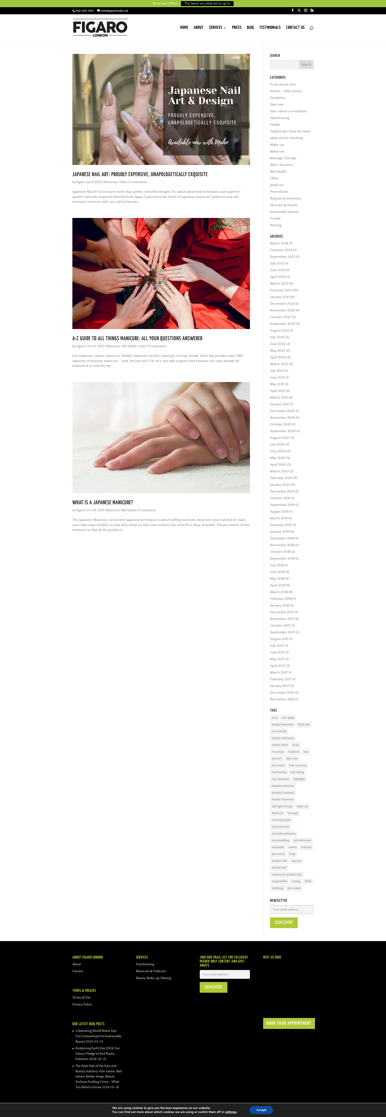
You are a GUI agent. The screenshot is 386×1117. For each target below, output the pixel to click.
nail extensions (302, 840)
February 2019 (281, 525)
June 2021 (277, 377)
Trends (275, 218)
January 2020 (280, 485)
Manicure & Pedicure (151, 971)
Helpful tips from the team (290, 131)
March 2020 (279, 471)
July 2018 (277, 565)
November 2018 (282, 545)
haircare (277, 758)
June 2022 (277, 344)
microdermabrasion (284, 833)
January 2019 (279, 532)
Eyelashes (277, 98)
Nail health (129, 346)
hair (306, 751)
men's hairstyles (281, 820)
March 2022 (279, 364)
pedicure (277, 185)
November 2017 (282, 619)
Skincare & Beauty (284, 205)
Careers (77, 971)
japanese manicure (283, 785)
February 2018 (281, 599)
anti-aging (288, 717)
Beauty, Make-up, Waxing (153, 978)
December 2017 (282, 612)
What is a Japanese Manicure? (102, 502)
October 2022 (280, 317)
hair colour (278, 765)
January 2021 (279, 404)
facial (295, 744)
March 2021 (279, 397)
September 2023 (282, 257)
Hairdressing (279, 118)
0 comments (138, 182)
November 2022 (282, 310)
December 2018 (282, 538)
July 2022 (277, 337)
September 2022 (282, 324)
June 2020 (278, 451)
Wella (308, 881)
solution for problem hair (287, 874)
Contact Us (295, 28)
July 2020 (277, 444)
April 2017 (277, 666)
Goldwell (293, 751)
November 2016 (282, 699)
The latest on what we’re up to (207, 3)
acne (274, 717)
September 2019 (282, 505)
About (199, 28)
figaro (80, 182)
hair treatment (280, 779)
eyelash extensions (283, 738)
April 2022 (278, 357)
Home (184, 28)
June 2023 (277, 270)
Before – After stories (286, 91)
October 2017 (280, 625)
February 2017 (281, 679)
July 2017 (277, 646)
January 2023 (280, 297)
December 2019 (282, 491)
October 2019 (280, 498)
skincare (297, 860)
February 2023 (281, 290)
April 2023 (278, 277)
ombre (293, 847)
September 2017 (282, 632)
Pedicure (306, 847)
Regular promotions (285, 198)
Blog (250, 28)
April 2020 (278, 465)
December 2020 (282, 411)
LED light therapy (282, 806)
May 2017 (277, 659)
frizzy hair (278, 751)
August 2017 (279, 639)
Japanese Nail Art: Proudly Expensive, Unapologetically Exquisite (140, 174)
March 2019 (279, 518)
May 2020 (277, 458)
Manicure (111, 182)
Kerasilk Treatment (283, 792)
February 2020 (281, 478)
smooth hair (279, 867)
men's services (280, 826)
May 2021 (277, 384)
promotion (278, 854)
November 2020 (282, 418)
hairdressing (279, 772)
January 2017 (279, 686)
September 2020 (283, 431)
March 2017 (279, 672)
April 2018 (277, 585)
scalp (292, 854)
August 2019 (279, 511)
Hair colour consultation (288, 111)
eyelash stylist (280, 744)
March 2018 (279, 592)
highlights (299, 779)
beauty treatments (283, 724)
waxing (296, 881)
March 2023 (279, 283)
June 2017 (277, 652)
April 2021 (277, 391)
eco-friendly (279, 731)
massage (293, 813)
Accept (261, 1110)
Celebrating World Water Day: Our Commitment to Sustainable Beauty (99, 1036)
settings (231, 1112)
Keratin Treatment (283, 799)
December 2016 (282, 693)
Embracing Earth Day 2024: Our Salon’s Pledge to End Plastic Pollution (98, 1054)
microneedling (280, 840)
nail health (278, 847)
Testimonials (270, 28)
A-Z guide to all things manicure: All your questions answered (137, 338)
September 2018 (282, 558)
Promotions (279, 192)
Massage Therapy (283, 158)
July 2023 (277, 263)
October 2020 (281, 424)
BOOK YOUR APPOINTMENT (289, 1023)
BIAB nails (304, 724)
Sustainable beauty (284, 212)
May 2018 (277, 579)
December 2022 (282, 304)
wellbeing (277, 888)
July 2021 (277, 371)
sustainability (279, 881)
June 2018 (277, 572)
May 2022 (277, 351)
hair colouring (298, 765)
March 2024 (279, 243)
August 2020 (280, 438)
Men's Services (281, 165)
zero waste (294, 888)
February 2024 (281, 250)
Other (123, 182)
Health (275, 125)
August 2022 (279, 330)
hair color (292, 758)
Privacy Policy (82, 1004)
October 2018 (280, 552)
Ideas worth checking (286, 138)
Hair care (277, 104)
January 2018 (279, 605)
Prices (237, 28)
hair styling (297, 772)
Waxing (275, 225)
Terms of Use (81, 997)
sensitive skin (279, 860)
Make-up (277, 145)
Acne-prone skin (283, 84)
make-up (302, 806)
